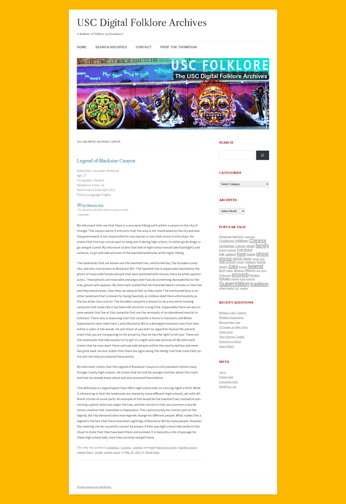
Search (226, 142)
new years (261, 271)
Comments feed (228, 381)
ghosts (225, 258)
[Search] (262, 155)
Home (81, 47)
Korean (243, 267)
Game (250, 254)
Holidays (250, 262)
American (225, 236)
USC (237, 288)
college (240, 246)
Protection (225, 275)
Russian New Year (229, 322)
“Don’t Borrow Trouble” (232, 336)
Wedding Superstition (231, 317)
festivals (231, 250)
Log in (222, 372)
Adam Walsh (226, 346)
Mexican (239, 270)
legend (255, 266)
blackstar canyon (167, 447)
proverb (240, 274)
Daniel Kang (152, 452)
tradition (259, 284)
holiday (240, 262)
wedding (244, 288)
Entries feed (226, 377)
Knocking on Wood (230, 341)
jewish (223, 267)
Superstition (234, 283)
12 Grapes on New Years (233, 327)
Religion (254, 275)
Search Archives (111, 47)
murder (99, 452)
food (241, 254)
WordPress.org (227, 386)
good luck (258, 259)
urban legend (226, 288)
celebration (249, 237)
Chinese (257, 240)
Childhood (226, 241)
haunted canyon (187, 447)
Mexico (250, 270)
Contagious (112, 447)
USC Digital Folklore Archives (142, 22)
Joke (233, 266)
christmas (226, 246)
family (262, 245)
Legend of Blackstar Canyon (106, 161)
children (241, 241)
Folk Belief (244, 250)
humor (261, 262)
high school (227, 262)
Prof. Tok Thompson (178, 47)
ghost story (242, 259)
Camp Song (226, 332)
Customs (126, 447)
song (242, 279)
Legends (138, 447)
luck (222, 270)
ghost (262, 254)
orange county (112, 452)
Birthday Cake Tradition (232, 312)
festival (223, 250)
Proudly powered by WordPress (94, 487)
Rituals (224, 279)
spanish (250, 279)
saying (235, 279)
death (250, 246)
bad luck (237, 236)
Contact (144, 47)
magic (229, 270)
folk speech (227, 254)
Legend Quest (85, 452)
